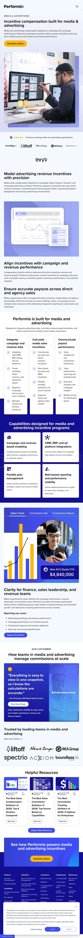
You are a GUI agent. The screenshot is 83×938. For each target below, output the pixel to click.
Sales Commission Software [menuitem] (28, 890)
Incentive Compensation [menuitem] (9, 879)
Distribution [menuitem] (45, 898)
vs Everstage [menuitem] (60, 882)
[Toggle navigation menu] (77, 6)
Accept (52, 929)
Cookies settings (36, 929)
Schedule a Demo (41, 858)
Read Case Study (18, 704)
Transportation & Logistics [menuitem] (47, 886)
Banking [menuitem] (44, 891)
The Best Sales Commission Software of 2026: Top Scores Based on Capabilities (41, 807)
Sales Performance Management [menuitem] (28, 879)
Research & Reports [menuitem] (73, 879)
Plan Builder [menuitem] (8, 897)
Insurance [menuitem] (44, 894)
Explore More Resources (41, 830)
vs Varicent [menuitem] (60, 896)
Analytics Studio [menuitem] (10, 884)
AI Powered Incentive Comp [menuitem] (11, 893)
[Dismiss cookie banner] (76, 906)
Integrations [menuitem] (8, 901)
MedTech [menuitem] (44, 882)
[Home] (38, 6)
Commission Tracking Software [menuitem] (29, 895)
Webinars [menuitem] (72, 884)
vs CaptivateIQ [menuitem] (61, 878)
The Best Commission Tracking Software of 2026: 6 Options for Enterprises (66, 807)
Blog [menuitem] (70, 887)
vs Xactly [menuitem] (59, 900)
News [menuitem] (71, 896)
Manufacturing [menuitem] (46, 878)
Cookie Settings (7, 936)
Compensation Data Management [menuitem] (28, 885)
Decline (69, 929)
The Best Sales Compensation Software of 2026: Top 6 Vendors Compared (14, 807)
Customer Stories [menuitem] (72, 892)
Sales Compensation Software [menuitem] (28, 901)
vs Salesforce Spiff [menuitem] (61, 886)
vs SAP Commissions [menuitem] (61, 892)
